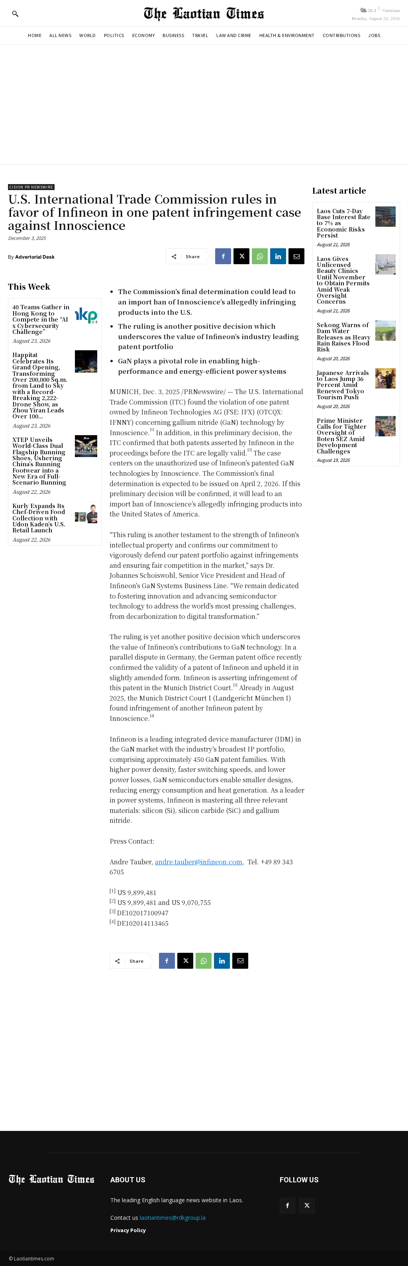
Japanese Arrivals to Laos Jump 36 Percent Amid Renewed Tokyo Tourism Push (343, 385)
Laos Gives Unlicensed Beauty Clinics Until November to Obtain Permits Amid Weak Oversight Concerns (343, 280)
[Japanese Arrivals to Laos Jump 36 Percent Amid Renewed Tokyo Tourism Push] (385, 378)
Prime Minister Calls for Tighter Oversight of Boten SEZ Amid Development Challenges (342, 435)
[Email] (296, 256)
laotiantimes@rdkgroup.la (173, 1217)
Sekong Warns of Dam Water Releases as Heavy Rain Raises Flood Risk (344, 337)
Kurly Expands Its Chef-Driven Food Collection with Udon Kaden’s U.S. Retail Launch (38, 518)
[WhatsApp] (260, 256)
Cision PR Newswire (31, 187)
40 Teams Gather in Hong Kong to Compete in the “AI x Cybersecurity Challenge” (40, 319)
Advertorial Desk (35, 257)
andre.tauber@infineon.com (198, 861)
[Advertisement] (204, 104)
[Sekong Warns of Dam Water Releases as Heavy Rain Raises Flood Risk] (385, 330)
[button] (15, 13)
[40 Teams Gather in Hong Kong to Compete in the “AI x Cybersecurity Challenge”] (86, 313)
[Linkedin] (278, 256)
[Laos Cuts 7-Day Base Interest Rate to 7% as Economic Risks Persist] (385, 216)
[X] (241, 256)
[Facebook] (223, 256)
